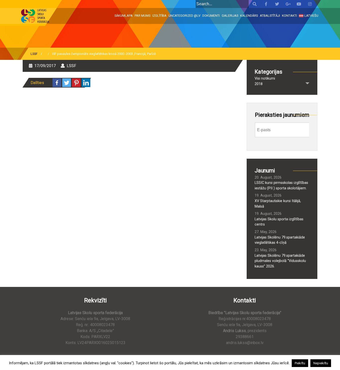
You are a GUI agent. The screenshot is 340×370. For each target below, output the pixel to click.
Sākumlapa (123, 15)
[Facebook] (57, 82)
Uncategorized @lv (184, 15)
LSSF (34, 54)
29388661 (245, 336)
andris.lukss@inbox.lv (245, 342)
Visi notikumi (265, 78)
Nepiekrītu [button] (320, 363)
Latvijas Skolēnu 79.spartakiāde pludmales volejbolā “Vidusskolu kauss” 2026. (280, 260)
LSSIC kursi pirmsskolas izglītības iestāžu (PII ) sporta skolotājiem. (281, 185)
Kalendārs (249, 15)
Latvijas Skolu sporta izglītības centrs (279, 222)
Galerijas (230, 15)
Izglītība (159, 15)
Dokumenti (211, 15)
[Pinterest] (76, 82)
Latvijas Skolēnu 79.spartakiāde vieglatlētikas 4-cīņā (280, 240)
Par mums (142, 15)
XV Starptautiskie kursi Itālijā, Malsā (278, 204)
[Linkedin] (86, 82)
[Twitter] (66, 82)
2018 (259, 84)
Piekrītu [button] (300, 363)
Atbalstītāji (270, 15)
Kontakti (289, 15)
